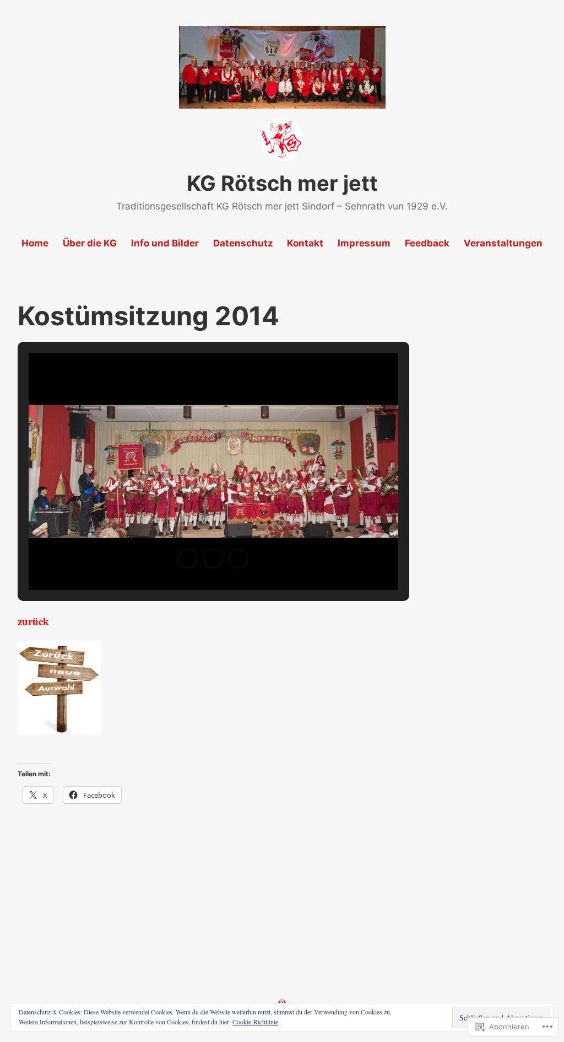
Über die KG (90, 243)
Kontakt (305, 243)
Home (34, 243)
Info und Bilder (165, 243)
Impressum (364, 243)
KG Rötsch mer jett (282, 183)
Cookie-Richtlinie (255, 1021)
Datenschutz (243, 243)
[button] (188, 558)
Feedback (427, 243)
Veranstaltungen (503, 243)
